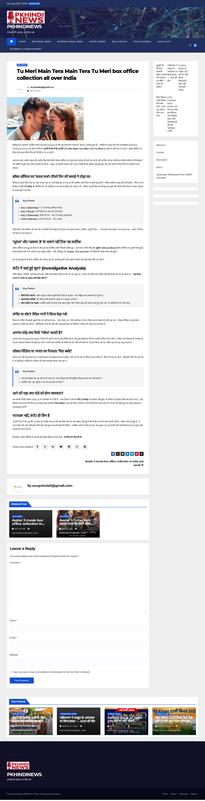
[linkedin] (53, 447)
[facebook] (37, 447)
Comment (15, 562)
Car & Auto (164, 41)
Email (13, 638)
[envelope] (61, 447)
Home (165, 794)
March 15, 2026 (118, 726)
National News (41, 41)
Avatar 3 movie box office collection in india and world (27, 523)
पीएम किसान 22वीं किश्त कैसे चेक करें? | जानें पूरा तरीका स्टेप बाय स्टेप (161, 106)
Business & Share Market (26, 49)
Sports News (97, 41)
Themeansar (55, 794)
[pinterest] (69, 447)
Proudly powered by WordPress (20, 794)
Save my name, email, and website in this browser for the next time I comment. (51, 672)
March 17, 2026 (70, 726)
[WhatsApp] (77, 447)
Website (14, 655)
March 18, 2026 (22, 726)
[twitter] (45, 447)
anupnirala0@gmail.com (42, 87)
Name (13, 620)
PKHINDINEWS (24, 26)
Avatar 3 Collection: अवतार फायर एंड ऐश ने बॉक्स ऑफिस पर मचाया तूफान (75, 523)
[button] (190, 45)
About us (160, 145)
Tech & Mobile (142, 41)
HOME (22, 41)
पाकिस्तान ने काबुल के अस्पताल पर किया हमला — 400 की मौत (77, 719)
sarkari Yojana (19, 714)
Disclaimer (161, 160)
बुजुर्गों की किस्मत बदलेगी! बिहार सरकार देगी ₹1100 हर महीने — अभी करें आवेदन (30, 721)
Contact (160, 152)
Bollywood (119, 41)
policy (159, 167)
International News (70, 41)
